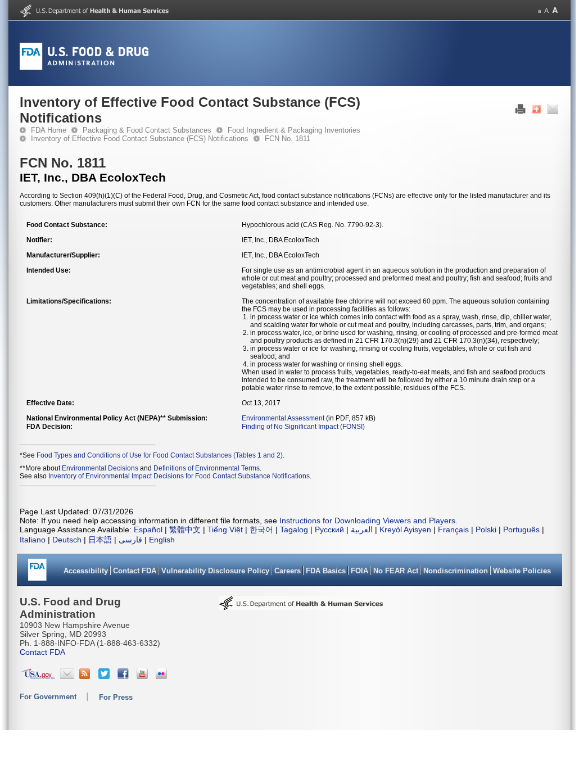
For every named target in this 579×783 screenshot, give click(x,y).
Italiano (33, 539)
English (162, 539)
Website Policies (522, 571)
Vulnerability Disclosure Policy (215, 571)
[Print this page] (520, 112)
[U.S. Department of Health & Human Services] (301, 606)
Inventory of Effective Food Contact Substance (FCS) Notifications (139, 138)
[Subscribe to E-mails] (67, 676)
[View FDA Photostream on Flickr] (163, 676)
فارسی (130, 539)
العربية (362, 529)
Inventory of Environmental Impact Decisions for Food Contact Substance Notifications (179, 476)
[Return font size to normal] (546, 10)
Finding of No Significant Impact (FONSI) (303, 427)
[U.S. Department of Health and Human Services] (94, 15)
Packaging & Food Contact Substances (147, 130)
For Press (116, 697)
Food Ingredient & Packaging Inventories (294, 130)
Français (453, 529)
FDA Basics (326, 571)
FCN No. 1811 (287, 138)
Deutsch (67, 539)
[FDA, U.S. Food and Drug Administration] (84, 67)
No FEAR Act (395, 571)
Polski (486, 529)
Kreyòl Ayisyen (405, 529)
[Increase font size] (555, 10)
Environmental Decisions (100, 468)
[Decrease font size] (539, 10)
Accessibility (86, 571)
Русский (329, 529)
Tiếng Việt (225, 529)
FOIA (359, 571)
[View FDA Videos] (144, 676)
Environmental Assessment (283, 418)
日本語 (100, 539)
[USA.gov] (38, 676)
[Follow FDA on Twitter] (105, 676)
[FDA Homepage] (37, 574)
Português (521, 529)
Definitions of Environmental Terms (206, 468)
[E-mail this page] (553, 112)
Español (148, 529)
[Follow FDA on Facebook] (124, 676)
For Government (48, 697)
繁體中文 (185, 529)
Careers (287, 571)
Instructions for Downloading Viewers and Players (367, 520)
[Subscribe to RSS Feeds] (86, 676)
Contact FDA (134, 571)
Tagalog (294, 529)
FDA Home (48, 130)
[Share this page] (536, 112)
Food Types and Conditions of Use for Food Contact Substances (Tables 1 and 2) (160, 455)
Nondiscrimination (455, 571)
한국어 (261, 529)
